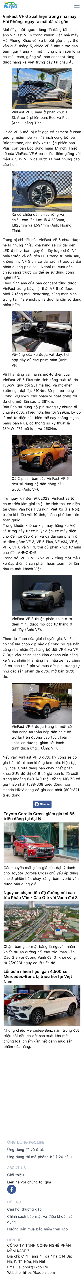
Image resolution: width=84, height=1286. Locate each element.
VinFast (16, 35)
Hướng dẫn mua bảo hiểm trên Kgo (37, 1229)
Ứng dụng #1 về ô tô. (25, 1149)
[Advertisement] (42, 1091)
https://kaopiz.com (39, 1272)
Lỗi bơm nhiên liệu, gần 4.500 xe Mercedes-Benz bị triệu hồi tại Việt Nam (38, 976)
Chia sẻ (45, 804)
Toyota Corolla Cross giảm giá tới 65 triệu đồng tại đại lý (39, 816)
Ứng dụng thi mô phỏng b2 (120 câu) (39, 1157)
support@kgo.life (33, 1267)
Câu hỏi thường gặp (24, 1209)
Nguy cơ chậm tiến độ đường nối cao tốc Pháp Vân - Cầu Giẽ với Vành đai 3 (41, 895)
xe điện (73, 503)
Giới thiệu (15, 1175)
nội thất (42, 288)
